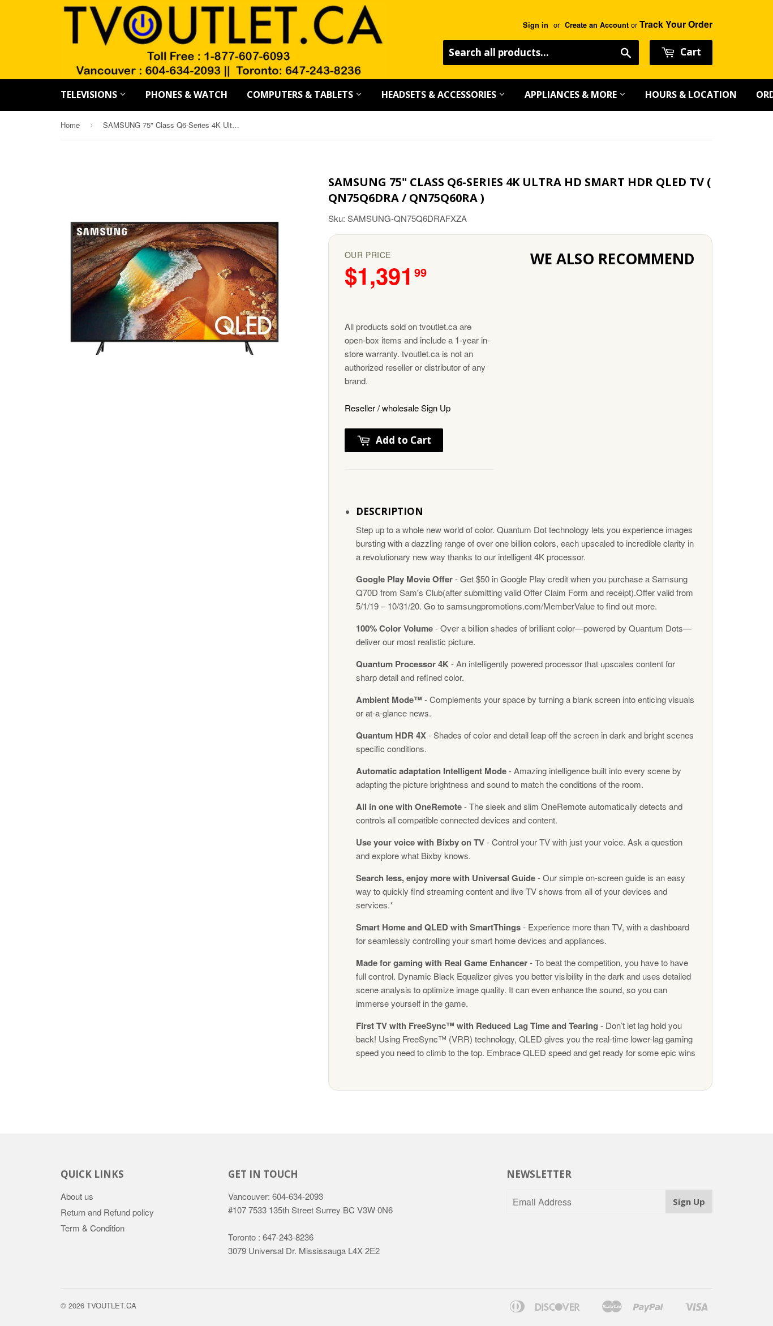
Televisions (90, 94)
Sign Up (689, 1201)
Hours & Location (691, 94)
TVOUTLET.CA (111, 1305)
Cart (689, 51)
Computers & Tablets (301, 94)
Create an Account (597, 25)
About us (77, 1196)
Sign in (535, 25)
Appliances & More (572, 94)
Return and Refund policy (107, 1212)
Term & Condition (92, 1228)
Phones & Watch (186, 94)
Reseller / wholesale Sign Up (397, 408)
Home (70, 124)
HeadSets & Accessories (440, 94)
